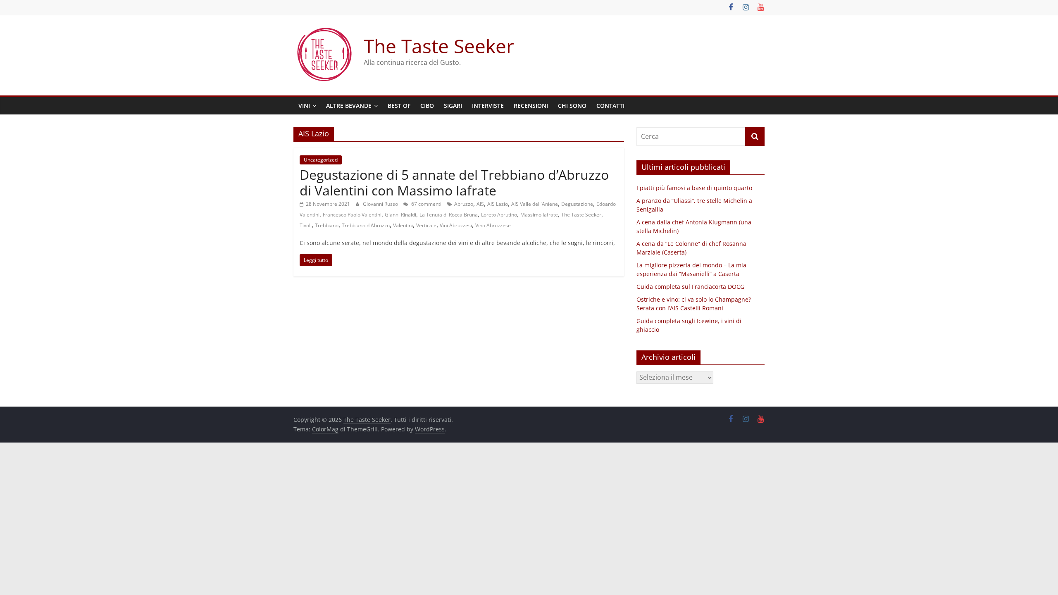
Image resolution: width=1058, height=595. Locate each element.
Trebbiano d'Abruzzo (366, 225)
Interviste (488, 105)
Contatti (610, 105)
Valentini (403, 225)
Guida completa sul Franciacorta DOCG (690, 286)
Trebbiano (326, 225)
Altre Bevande (349, 105)
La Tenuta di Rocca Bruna (448, 214)
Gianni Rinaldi (400, 214)
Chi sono (572, 105)
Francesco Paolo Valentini (352, 214)
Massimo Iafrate (539, 214)
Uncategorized (321, 159)
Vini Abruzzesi (456, 225)
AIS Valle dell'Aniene (534, 203)
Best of (399, 105)
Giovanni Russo (381, 203)
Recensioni (531, 105)
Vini (304, 105)
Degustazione (577, 203)
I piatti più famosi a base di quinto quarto (694, 188)
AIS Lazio (497, 203)
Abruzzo (463, 203)
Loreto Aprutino (499, 214)
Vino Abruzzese (493, 225)
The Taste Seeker (439, 46)
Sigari (453, 105)
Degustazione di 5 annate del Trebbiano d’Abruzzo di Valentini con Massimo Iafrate (454, 182)
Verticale (426, 225)
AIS (480, 203)
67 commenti (425, 203)
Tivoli (306, 225)
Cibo (427, 105)
